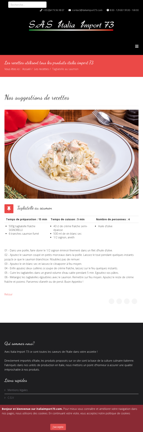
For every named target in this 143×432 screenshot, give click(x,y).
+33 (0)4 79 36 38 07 (53, 10)
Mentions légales (17, 390)
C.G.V (10, 397)
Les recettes (41, 69)
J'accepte (58, 427)
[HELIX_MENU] (137, 46)
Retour (8, 294)
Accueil (26, 69)
